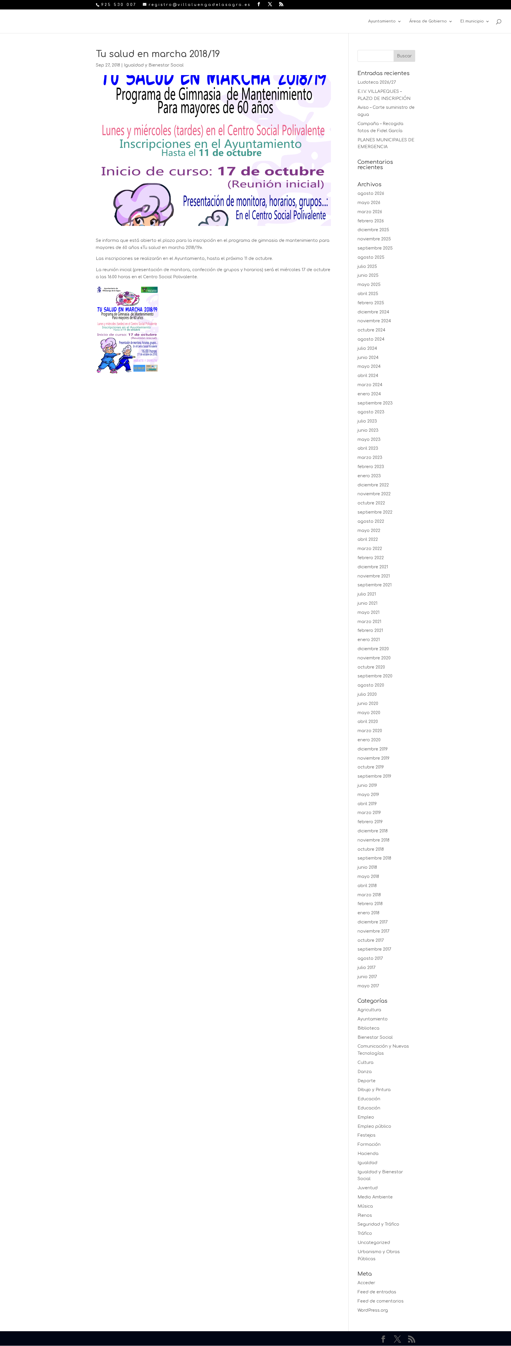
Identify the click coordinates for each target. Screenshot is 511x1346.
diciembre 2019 (373, 749)
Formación (369, 1144)
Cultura (365, 1062)
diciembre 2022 (373, 485)
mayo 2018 (368, 876)
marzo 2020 (370, 731)
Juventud (368, 1188)
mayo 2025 (369, 284)
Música (365, 1206)
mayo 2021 (368, 612)
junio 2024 (368, 357)
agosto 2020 (371, 685)
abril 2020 (368, 721)
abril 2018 (367, 886)
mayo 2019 (368, 794)
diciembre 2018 (373, 831)
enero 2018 (368, 913)
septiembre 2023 (375, 403)
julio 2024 (367, 348)
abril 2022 (368, 539)
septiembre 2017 (374, 949)
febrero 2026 (371, 221)
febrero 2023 (371, 467)
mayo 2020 (369, 713)
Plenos (365, 1215)
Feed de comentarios (381, 1301)
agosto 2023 (371, 412)
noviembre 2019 (373, 758)
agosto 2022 (371, 521)
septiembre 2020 (375, 676)
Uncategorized (374, 1242)
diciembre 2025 (373, 230)
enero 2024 (369, 394)
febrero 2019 (370, 822)
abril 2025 (368, 294)
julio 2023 (367, 421)
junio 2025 (368, 275)
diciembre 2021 (373, 567)
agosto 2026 (371, 193)
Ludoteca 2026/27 (377, 82)
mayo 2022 (369, 530)
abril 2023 (368, 448)
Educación (369, 1099)
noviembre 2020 (374, 658)
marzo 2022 (370, 548)
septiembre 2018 (374, 858)
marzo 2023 (370, 457)
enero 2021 (369, 640)
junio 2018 (367, 867)
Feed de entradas (377, 1292)
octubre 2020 (371, 667)
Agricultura (369, 1010)
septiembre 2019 (374, 776)
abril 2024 (368, 375)
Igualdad (367, 1163)
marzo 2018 (369, 895)
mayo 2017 (368, 986)
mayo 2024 (369, 366)
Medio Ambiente (375, 1197)
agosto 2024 (371, 339)
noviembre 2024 (374, 321)
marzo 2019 (369, 812)
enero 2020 (369, 740)
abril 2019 (367, 804)
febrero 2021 (370, 630)
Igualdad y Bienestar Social (154, 65)
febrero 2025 (371, 303)
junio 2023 (368, 430)
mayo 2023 (369, 439)
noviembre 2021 (374, 576)
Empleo (366, 1117)
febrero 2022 (371, 558)
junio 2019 (367, 785)
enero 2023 (369, 476)
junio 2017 (367, 977)
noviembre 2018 (373, 840)
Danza (365, 1072)
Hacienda (368, 1153)
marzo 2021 (369, 621)
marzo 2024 (370, 385)
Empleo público (374, 1126)
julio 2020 (367, 694)
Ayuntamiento (382, 21)
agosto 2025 (371, 257)
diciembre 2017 (373, 922)
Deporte (367, 1081)
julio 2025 (367, 266)
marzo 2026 (370, 212)
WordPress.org (373, 1310)
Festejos (367, 1135)
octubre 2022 (371, 503)
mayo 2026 (369, 202)
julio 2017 (367, 967)
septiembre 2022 (375, 512)
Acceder (366, 1283)
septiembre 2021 (375, 585)
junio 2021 (367, 603)
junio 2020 (368, 703)
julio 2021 (367, 594)
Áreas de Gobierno (428, 21)
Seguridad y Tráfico (378, 1224)
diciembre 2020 (373, 649)
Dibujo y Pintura (374, 1090)
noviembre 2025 (374, 239)
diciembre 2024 (373, 312)
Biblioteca (368, 1028)
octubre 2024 (371, 330)
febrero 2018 (370, 904)
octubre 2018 (371, 849)
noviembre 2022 (374, 494)
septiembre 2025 (375, 248)
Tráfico (365, 1233)
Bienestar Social (375, 1037)
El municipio (472, 21)
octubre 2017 (371, 940)
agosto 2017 (370, 958)
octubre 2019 (371, 767)
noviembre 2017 (373, 931)
